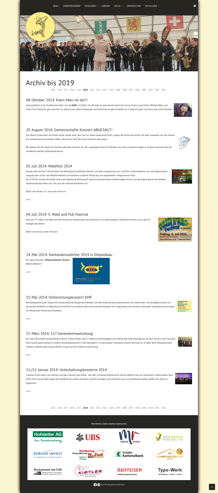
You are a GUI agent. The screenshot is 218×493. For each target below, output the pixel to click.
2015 (78, 89)
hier (45, 191)
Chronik (106, 6)
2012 (98, 89)
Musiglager (151, 6)
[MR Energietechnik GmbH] (129, 437)
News (56, 6)
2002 (163, 89)
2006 (137, 89)
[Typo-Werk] (170, 471)
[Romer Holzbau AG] (170, 454)
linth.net (62, 191)
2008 (124, 89)
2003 (157, 89)
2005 (143, 89)
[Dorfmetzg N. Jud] (88, 454)
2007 (131, 89)
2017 (65, 89)
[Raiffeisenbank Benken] (129, 471)
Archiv (117, 6)
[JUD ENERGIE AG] (170, 437)
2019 (52, 89)
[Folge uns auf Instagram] (98, 484)
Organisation (134, 6)
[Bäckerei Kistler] (88, 471)
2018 (59, 89)
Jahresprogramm (71, 6)
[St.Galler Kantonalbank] (129, 454)
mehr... (29, 199)
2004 (150, 89)
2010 (111, 89)
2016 (72, 89)
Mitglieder (90, 6)
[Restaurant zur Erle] (47, 471)
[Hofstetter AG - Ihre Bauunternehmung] (47, 437)
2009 (118, 89)
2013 (91, 89)
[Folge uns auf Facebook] (95, 484)
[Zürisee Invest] (47, 454)
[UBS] (88, 437)
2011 (104, 89)
